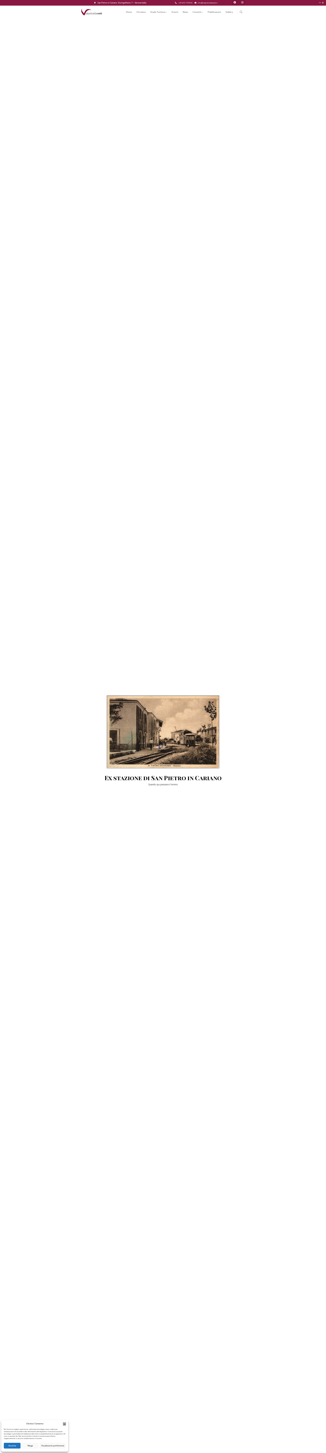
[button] (64, 1424)
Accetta (12, 1445)
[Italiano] (323, 2)
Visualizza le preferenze (52, 1445)
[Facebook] (235, 2)
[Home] (91, 12)
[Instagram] (242, 2)
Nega (30, 1445)
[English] (320, 2)
